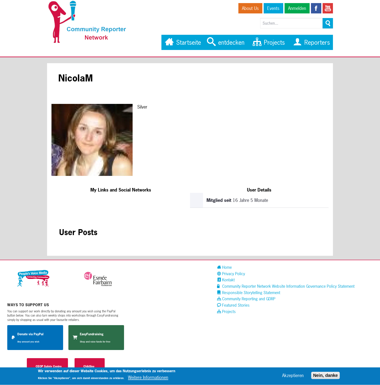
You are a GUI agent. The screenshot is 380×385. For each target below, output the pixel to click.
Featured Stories (235, 305)
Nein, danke (325, 375)
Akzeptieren (293, 376)
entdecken (230, 42)
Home (226, 267)
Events (273, 8)
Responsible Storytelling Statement (250, 292)
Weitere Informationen (148, 378)
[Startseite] (89, 42)
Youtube (328, 8)
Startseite (187, 42)
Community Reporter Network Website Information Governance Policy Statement (287, 286)
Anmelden (297, 8)
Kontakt (228, 280)
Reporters (316, 42)
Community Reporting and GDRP (248, 299)
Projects (273, 42)
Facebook (316, 8)
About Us (250, 8)
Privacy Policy (233, 273)
